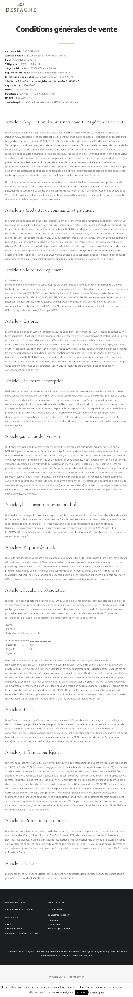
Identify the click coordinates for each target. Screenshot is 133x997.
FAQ (9, 924)
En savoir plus (96, 992)
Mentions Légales (16, 929)
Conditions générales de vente (22, 933)
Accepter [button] (81, 992)
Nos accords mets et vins (20, 909)
